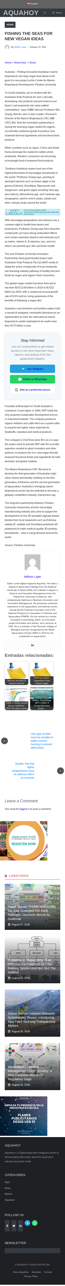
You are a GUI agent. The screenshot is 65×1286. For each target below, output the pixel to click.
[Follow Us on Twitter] (13, 1225)
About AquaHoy (21, 1272)
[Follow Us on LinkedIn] (20, 1225)
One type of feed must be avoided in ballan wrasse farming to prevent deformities (42, 740)
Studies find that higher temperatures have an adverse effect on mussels (23, 770)
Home (8, 62)
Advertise (36, 1272)
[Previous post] (4, 740)
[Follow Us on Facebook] (7, 1225)
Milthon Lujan (20, 47)
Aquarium (10, 1199)
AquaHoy (21, 12)
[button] (44, 12)
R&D (7, 1182)
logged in (24, 809)
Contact (48, 1272)
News (10, 24)
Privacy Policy (31, 1276)
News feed (20, 62)
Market (8, 1194)
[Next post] (60, 770)
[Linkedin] (32, 645)
